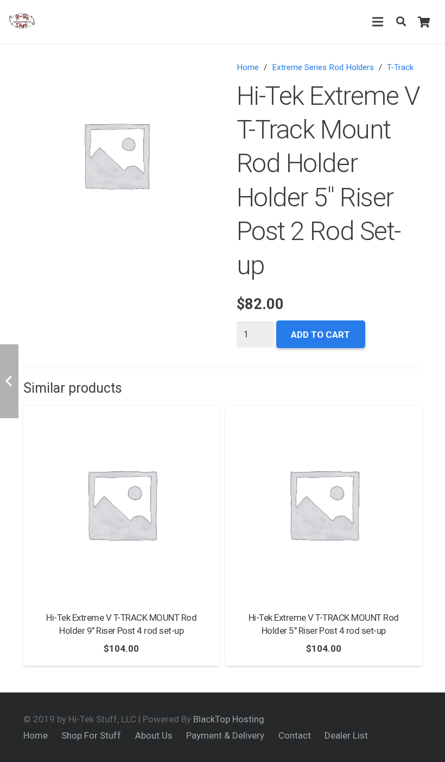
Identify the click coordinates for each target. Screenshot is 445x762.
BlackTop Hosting (228, 719)
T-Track (400, 67)
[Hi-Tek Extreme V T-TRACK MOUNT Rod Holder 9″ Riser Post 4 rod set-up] (121, 504)
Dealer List (346, 735)
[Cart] (424, 21)
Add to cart (320, 334)
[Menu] (377, 21)
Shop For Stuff (91, 735)
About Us (154, 735)
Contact (294, 735)
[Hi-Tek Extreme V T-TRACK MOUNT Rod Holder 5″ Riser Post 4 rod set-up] (323, 504)
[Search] (401, 22)
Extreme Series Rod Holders (323, 67)
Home (248, 67)
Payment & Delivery (225, 735)
